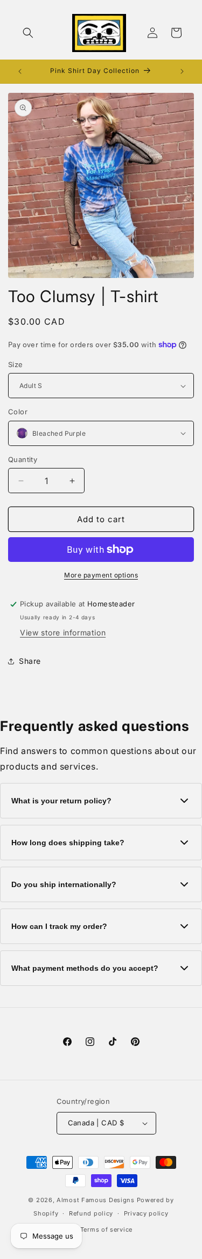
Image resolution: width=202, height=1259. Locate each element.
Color (17, 411)
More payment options (101, 575)
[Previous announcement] (20, 71)
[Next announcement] (182, 71)
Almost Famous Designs (96, 1200)
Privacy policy (146, 1213)
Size (15, 364)
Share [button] (30, 660)
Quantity (22, 459)
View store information (63, 632)
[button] (28, 33)
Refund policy (91, 1213)
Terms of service (106, 1229)
